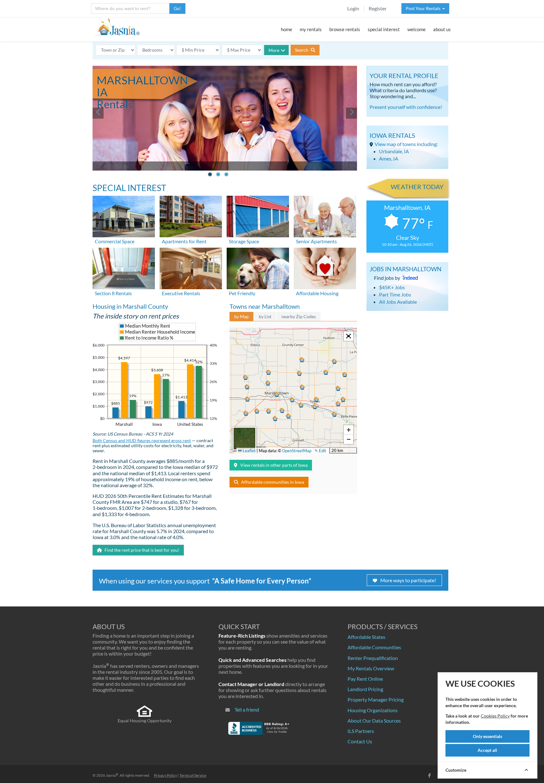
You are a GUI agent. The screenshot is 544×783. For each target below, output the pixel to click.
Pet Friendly (242, 293)
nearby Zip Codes (298, 316)
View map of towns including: (406, 144)
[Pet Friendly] (258, 268)
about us (442, 29)
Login (353, 8)
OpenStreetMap (296, 450)
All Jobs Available (398, 302)
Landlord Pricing (365, 689)
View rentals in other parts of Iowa (274, 465)
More (274, 50)
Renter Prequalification (373, 658)
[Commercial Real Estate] (124, 216)
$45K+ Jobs (392, 287)
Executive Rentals (181, 293)
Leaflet (249, 450)
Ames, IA (388, 158)
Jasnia (112, 775)
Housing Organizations (373, 710)
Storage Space (244, 241)
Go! (177, 8)
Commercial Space (114, 241)
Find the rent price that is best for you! (141, 550)
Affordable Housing (317, 293)
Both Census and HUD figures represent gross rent (142, 440)
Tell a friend (247, 710)
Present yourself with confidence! (406, 107)
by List (265, 316)
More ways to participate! (408, 580)
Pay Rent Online (365, 679)
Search (302, 50)
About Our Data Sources (374, 721)
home (286, 29)
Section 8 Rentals (113, 293)
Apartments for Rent (184, 241)
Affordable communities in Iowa (272, 482)
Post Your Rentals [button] (424, 8)
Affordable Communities (374, 647)
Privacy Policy (165, 775)
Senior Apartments (316, 241)
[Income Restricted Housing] (325, 268)
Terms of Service (192, 775)
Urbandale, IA (394, 151)
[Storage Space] (258, 216)
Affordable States (366, 637)
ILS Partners (361, 731)
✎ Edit (320, 450)
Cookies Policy (495, 715)
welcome (416, 29)
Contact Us (360, 741)
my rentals (311, 29)
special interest (384, 29)
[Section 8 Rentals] (124, 268)
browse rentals (344, 29)
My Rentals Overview (371, 668)
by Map (241, 316)
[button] (276, 394)
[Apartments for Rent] (191, 216)
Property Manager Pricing (376, 699)
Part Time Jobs (395, 294)
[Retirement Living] (325, 216)
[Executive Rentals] (191, 268)
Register (378, 8)
